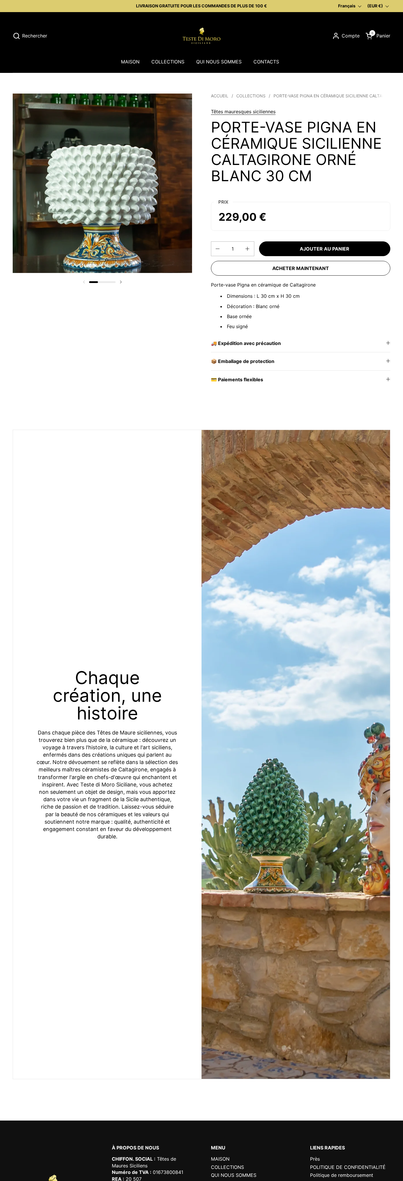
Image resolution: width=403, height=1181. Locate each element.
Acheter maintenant (300, 268)
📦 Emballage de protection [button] (242, 361)
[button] (30, 36)
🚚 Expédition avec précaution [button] (246, 343)
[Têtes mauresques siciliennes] (201, 35)
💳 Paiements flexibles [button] (237, 379)
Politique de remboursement (341, 1175)
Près (315, 1159)
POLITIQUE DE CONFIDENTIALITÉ (348, 1167)
